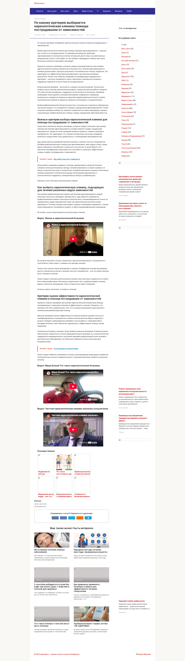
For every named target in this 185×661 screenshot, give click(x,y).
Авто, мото (65, 11)
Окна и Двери (127, 112)
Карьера (124, 88)
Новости (39, 11)
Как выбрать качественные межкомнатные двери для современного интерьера (130, 179)
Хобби (129, 11)
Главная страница (40, 19)
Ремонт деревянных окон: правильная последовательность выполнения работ (133, 391)
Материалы (126, 96)
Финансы (118, 11)
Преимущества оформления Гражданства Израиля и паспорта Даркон (133, 418)
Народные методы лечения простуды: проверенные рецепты (90, 550)
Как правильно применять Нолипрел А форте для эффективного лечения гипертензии (87, 587)
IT (97, 11)
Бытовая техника (128, 61)
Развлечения (126, 124)
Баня (123, 53)
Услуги (124, 144)
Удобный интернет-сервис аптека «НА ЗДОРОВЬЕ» (90, 624)
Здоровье (107, 11)
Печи (123, 120)
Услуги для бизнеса (129, 148)
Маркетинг (125, 92)
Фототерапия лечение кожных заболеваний (49, 550)
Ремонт (124, 128)
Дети (76, 11)
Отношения (126, 116)
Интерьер (125, 84)
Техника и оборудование (131, 136)
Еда (122, 73)
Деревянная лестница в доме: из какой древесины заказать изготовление (133, 205)
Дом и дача (51, 11)
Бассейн (124, 57)
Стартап (124, 132)
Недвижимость (127, 104)
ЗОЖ (123, 80)
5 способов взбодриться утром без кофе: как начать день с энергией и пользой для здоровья (51, 586)
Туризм (124, 140)
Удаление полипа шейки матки (132, 601)
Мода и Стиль (87, 11)
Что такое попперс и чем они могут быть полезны (51, 624)
